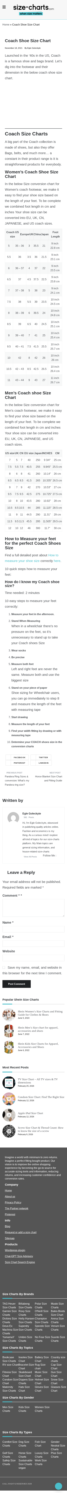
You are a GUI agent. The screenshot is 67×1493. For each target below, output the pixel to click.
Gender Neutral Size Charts (58, 1446)
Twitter (43, 757)
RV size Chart (10, 1364)
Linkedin (44, 763)
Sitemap (9, 1238)
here (57, 561)
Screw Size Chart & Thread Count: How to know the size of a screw (40, 1129)
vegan (22, 1468)
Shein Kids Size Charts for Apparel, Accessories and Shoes (38, 1045)
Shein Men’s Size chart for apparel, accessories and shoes (38, 1029)
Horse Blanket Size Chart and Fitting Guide (48, 778)
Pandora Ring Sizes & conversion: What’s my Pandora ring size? (17, 780)
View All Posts (30, 857)
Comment (11, 895)
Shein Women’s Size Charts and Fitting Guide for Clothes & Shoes (40, 1013)
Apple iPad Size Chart (30, 1113)
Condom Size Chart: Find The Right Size (41, 1097)
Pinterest (19, 763)
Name (7, 922)
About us (10, 1196)
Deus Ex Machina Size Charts (10, 1330)
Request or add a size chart (20, 1232)
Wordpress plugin (15, 1250)
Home (5, 24)
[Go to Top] (58, 1486)
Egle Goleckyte (34, 48)
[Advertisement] (33, 106)
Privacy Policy (13, 1202)
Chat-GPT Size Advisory (19, 1256)
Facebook (20, 757)
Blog (7, 1226)
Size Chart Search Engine (20, 1262)
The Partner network (16, 1208)
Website (8, 951)
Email (7, 937)
